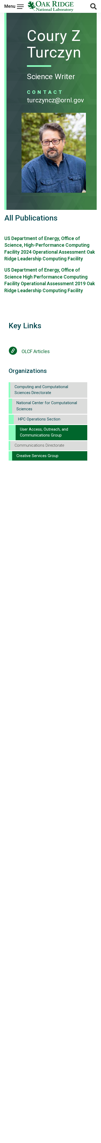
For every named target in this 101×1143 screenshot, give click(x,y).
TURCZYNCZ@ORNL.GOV (55, 100)
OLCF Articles (36, 351)
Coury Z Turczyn (54, 44)
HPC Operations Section (39, 419)
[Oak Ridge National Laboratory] (50, 6)
